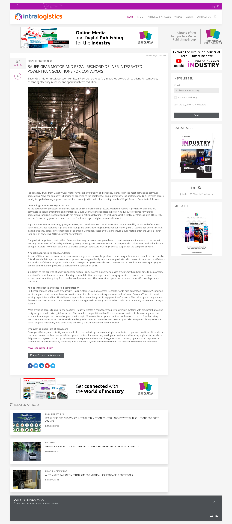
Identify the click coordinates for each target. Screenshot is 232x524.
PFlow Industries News (56, 471)
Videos (178, 16)
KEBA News (50, 442)
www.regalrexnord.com (40, 347)
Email (177, 85)
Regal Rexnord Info (40, 60)
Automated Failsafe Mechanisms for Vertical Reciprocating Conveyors (89, 475)
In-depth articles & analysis (154, 16)
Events (189, 16)
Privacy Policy (35, 500)
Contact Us (204, 16)
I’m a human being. (187, 97)
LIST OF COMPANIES (24, 506)
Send (196, 115)
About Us (19, 500)
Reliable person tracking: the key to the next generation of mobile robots (92, 446)
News (130, 16)
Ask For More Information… (47, 355)
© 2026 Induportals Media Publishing (35, 503)
